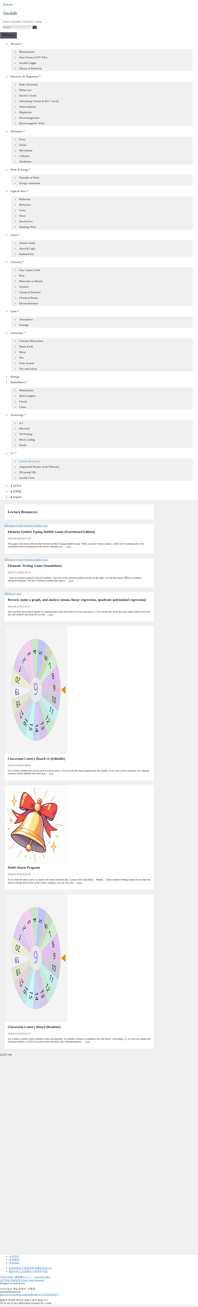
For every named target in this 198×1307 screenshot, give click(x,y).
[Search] (34, 27)
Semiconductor (27, 106)
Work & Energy (19, 169)
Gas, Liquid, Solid (29, 270)
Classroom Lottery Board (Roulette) (34, 1027)
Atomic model (27, 242)
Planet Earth (26, 346)
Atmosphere (26, 319)
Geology (24, 324)
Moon (22, 352)
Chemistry (16, 262)
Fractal (23, 401)
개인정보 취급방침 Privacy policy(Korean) (22, 1280)
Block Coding (27, 439)
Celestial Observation (31, 341)
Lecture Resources (29, 461)
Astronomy (17, 332)
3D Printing (25, 434)
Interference (26, 221)
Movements (25, 150)
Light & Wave (19, 191)
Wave (22, 215)
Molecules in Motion (31, 281)
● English (16, 497)
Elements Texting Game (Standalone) (35, 566)
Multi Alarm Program (24, 867)
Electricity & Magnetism (24, 76)
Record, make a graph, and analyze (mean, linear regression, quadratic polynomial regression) (77, 600)
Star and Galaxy (28, 368)
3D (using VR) (27, 472)
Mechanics (17, 131)
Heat (21, 275)
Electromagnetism (29, 117)
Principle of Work (29, 177)
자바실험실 (6, 1288)
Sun (21, 357)
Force (22, 139)
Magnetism (25, 112)
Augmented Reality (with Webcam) (39, 466)
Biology (15, 376)
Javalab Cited (26, 477)
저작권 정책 (6, 1277)
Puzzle (23, 445)
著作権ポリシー (23, 1277)
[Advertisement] (23, 1107)
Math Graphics (27, 395)
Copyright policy (42, 1277)
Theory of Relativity (30, 68)
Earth (14, 311)
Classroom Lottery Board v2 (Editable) (36, 759)
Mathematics (26, 390)
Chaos (22, 406)
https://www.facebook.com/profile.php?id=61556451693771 (29, 1294)
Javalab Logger (27, 62)
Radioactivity (26, 254)
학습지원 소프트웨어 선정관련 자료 (28, 1271)
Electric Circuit (27, 95)
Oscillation (25, 161)
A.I (21, 423)
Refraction (25, 204)
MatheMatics (18, 382)
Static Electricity (28, 84)
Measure (15, 43)
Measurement (26, 51)
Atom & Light (27, 248)
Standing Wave (27, 226)
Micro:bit (24, 428)
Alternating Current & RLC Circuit (39, 101)
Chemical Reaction (30, 292)
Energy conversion (29, 183)
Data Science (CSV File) (33, 57)
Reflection (25, 199)
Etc (12, 453)
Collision (24, 156)
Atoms (14, 234)
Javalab (10, 13)
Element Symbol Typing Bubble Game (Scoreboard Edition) (51, 532)
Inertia (22, 144)
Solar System (26, 363)
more (68, 546)
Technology (17, 415)
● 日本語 (16, 491)
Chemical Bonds (28, 297)
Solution (24, 286)
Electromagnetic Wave (32, 123)
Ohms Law (25, 90)
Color (22, 210)
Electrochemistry (28, 303)
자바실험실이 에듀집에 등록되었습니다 (30, 1268)
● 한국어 (16, 485)
